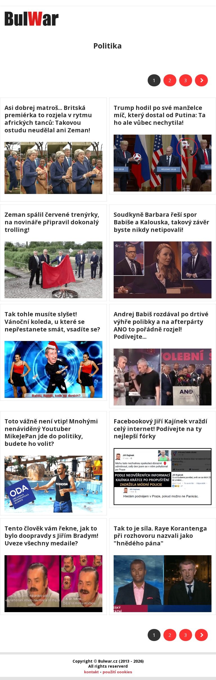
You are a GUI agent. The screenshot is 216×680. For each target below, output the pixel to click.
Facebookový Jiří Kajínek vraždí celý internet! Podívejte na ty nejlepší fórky (160, 428)
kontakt (91, 672)
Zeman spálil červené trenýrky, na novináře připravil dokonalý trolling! (51, 222)
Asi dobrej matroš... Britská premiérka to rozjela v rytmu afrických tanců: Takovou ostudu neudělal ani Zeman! (48, 119)
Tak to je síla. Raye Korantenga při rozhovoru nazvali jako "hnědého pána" (160, 535)
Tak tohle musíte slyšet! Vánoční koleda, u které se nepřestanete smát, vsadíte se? (52, 321)
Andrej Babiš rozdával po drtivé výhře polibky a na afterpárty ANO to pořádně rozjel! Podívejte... (161, 325)
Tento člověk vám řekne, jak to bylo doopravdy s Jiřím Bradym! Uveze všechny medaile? (51, 535)
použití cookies (117, 672)
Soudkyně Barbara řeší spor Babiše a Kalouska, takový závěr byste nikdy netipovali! (161, 222)
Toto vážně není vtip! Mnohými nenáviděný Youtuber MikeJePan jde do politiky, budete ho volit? (51, 432)
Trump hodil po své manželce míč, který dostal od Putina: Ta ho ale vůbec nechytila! (160, 115)
